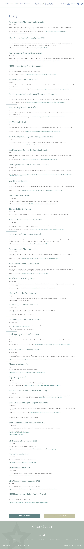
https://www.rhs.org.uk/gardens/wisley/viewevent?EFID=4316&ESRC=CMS (52, 344)
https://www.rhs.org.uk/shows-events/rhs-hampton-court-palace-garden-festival (28, 502)
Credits (66, 545)
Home (7, 3)
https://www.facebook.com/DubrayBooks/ (19, 432)
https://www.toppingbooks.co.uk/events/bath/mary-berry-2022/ (45, 412)
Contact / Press (55, 539)
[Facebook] (78, 4)
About (11, 3)
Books (21, 3)
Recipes (17, 3)
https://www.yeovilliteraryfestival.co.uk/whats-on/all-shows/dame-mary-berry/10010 (41, 190)
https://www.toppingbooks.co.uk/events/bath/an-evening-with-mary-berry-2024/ (40, 258)
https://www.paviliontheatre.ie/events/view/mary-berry (39, 145)
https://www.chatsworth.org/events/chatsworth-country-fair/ (24, 475)
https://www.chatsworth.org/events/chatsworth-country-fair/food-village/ (27, 372)
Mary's (24, 515)
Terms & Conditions (12, 539)
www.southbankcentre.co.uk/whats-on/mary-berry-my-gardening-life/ (40, 159)
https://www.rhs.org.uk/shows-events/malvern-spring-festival (41, 74)
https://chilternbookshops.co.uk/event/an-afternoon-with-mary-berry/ (37, 288)
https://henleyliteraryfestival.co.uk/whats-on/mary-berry (22, 462)
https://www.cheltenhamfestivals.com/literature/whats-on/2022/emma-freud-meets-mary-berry (32, 449)
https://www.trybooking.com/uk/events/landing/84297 (33, 244)
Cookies (41, 539)
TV (61, 3)
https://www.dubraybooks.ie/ (16, 434)
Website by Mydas (76, 545)
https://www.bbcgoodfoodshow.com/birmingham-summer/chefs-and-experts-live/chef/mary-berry (33, 489)
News (64, 3)
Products (26, 3)
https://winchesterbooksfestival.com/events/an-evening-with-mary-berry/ (38, 203)
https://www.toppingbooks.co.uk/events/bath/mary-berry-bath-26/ (52, 89)
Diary (68, 3)
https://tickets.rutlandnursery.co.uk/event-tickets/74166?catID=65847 (43, 131)
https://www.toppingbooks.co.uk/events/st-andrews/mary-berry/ (49, 117)
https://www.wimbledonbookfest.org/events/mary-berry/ (34, 273)
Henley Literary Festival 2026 (40, 48)
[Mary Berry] (44, 3)
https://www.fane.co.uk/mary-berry (21, 312)
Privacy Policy (28, 539)
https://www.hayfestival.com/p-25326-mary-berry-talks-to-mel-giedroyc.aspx (41, 61)
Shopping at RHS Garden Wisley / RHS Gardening (50, 397)
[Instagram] (82, 4)
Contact (73, 3)
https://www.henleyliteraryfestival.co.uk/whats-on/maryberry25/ (48, 229)
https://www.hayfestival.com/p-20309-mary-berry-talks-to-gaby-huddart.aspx (42, 385)
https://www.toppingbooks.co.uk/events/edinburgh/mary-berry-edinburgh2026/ (45, 102)
